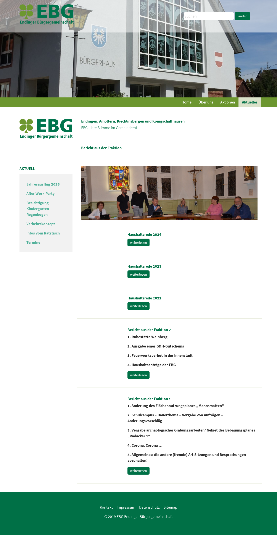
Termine (33, 242)
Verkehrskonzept (40, 223)
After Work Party (40, 193)
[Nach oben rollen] (267, 525)
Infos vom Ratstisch (43, 233)
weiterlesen (138, 242)
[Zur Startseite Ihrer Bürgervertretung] (46, 11)
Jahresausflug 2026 (43, 184)
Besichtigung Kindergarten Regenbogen (37, 208)
